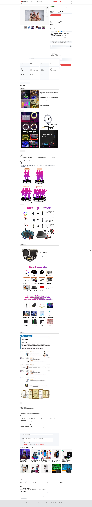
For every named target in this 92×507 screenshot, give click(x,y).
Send (25, 444)
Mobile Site (62, 501)
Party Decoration (45, 492)
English (29, 502)
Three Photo (46, 496)
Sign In (51, 55)
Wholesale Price (47, 501)
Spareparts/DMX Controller (62, 485)
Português (34, 502)
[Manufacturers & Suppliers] (24, 1)
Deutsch (44, 502)
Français (36, 502)
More (20, 499)
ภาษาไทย (58, 502)
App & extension (63, 3)
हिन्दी (55, 502)
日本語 (54, 502)
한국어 (51, 502)
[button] (56, 60)
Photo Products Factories (34, 496)
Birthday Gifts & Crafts (39, 492)
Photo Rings (60, 496)
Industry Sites (50, 501)
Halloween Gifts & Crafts (23, 492)
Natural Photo (55, 496)
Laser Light (47, 485)
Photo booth (34, 482)
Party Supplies (60, 482)
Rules (71, 3)
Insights (64, 501)
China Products (31, 501)
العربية (49, 502)
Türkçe (60, 502)
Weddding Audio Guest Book (23, 482)
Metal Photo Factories (40, 496)
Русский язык (39, 502)
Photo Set (28, 496)
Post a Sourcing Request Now (40, 444)
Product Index (58, 501)
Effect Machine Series (22, 485)
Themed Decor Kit (55, 492)
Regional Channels (54, 501)
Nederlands (47, 502)
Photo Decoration (51, 496)
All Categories (22, 3)
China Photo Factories (23, 496)
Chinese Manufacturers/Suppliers (37, 501)
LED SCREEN (47, 482)
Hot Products (28, 501)
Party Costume (50, 492)
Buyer (55, 3)
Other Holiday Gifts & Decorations (31, 492)
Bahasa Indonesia (66, 502)
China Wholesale (43, 501)
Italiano (42, 502)
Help (59, 3)
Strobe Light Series (35, 485)
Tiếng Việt (62, 502)
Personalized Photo (65, 496)
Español (31, 502)
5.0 (62, 59)
